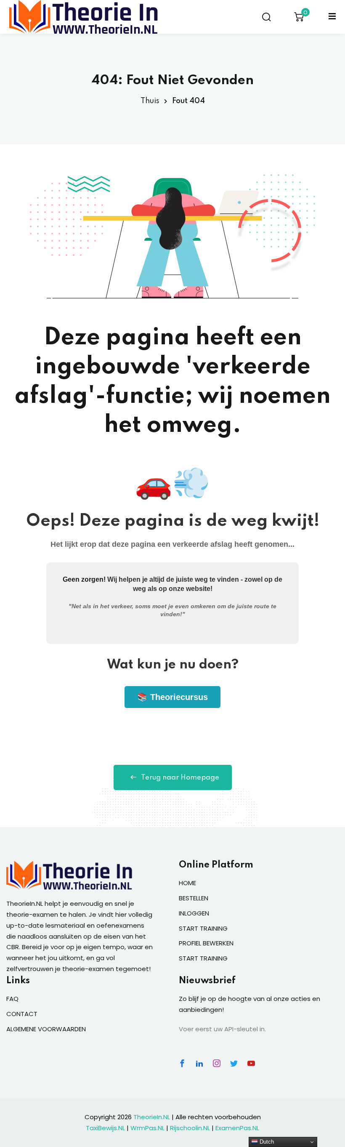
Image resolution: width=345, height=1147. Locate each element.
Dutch (266, 1142)
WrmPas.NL (147, 1127)
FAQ (12, 998)
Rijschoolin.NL (190, 1127)
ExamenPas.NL (237, 1127)
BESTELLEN (193, 898)
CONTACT (21, 1013)
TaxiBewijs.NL (105, 1127)
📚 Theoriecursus (172, 697)
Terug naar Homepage (180, 777)
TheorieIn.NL (151, 1116)
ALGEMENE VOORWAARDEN (46, 1029)
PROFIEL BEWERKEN (206, 943)
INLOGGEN (194, 913)
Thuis (150, 101)
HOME (187, 882)
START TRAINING (203, 928)
